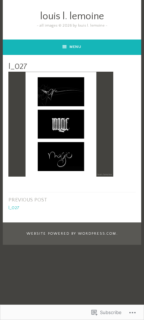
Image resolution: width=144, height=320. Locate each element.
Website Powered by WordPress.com (71, 234)
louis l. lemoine (72, 16)
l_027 (27, 203)
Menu (75, 47)
